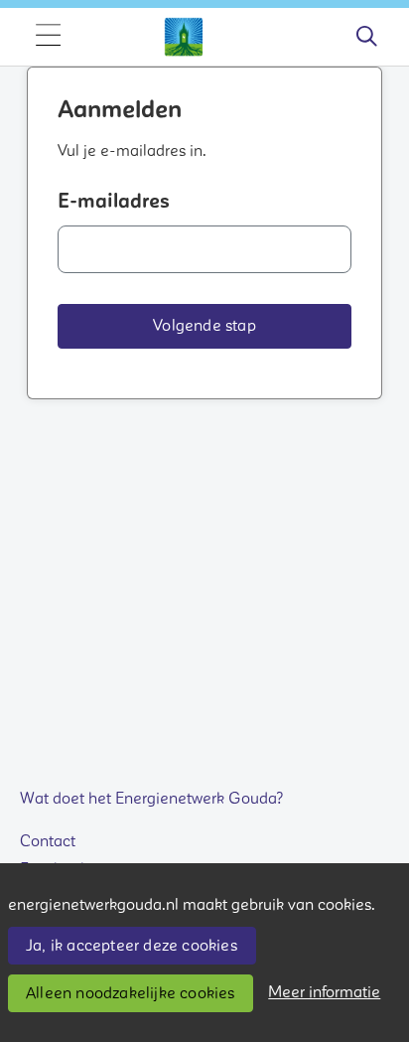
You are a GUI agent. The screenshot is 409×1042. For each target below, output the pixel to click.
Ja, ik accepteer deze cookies (131, 946)
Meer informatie (324, 992)
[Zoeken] (366, 37)
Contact (47, 841)
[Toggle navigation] (47, 37)
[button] (204, 326)
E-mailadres (114, 202)
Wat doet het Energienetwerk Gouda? (152, 799)
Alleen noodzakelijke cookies (130, 993)
